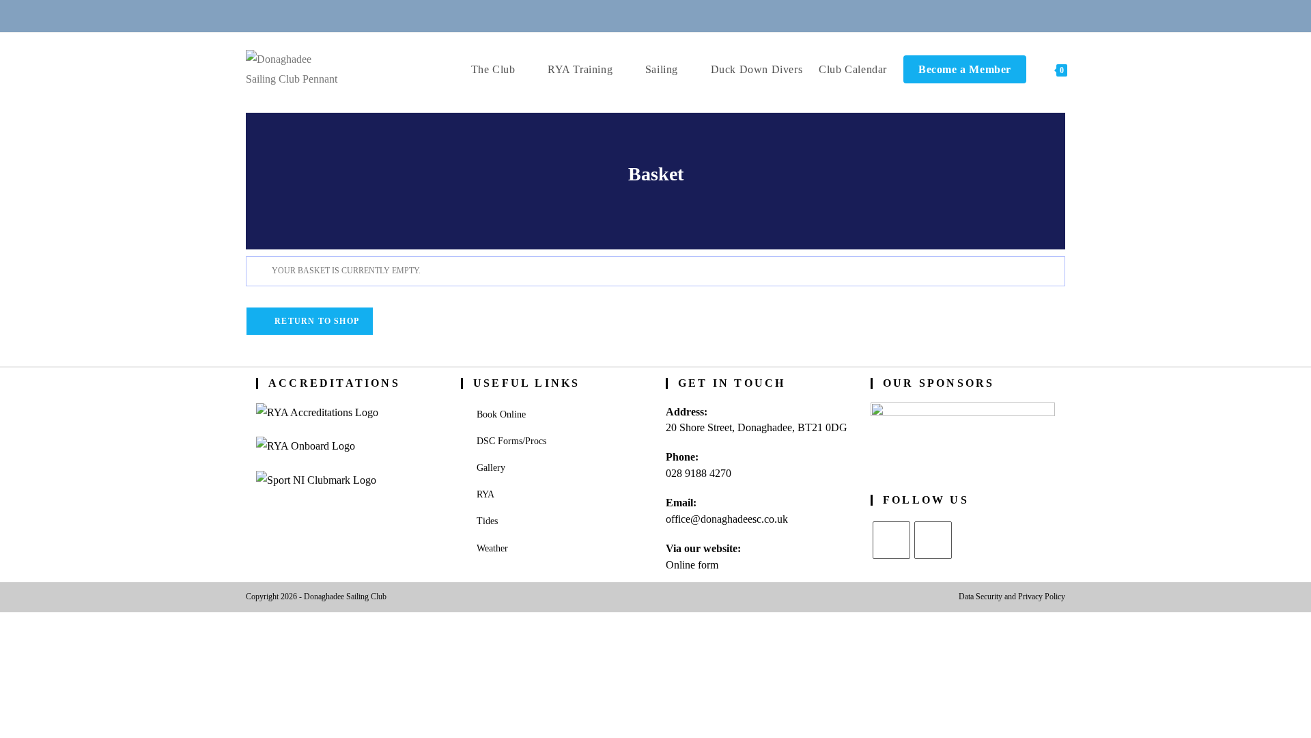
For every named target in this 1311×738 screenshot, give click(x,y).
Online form (692, 565)
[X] (891, 540)
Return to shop (315, 321)
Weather (492, 548)
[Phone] (606, 15)
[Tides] (705, 15)
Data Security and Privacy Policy (1012, 596)
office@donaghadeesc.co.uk (727, 519)
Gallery (491, 468)
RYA (485, 494)
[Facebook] (933, 540)
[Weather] (673, 15)
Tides (487, 521)
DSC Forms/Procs (511, 441)
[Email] (639, 15)
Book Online (501, 414)
